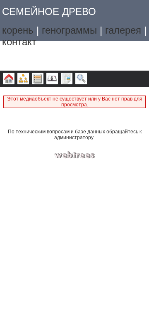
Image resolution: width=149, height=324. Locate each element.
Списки (37, 79)
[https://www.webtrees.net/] (74, 155)
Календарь (52, 79)
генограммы (69, 30)
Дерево (8, 79)
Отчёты (66, 79)
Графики (23, 79)
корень (18, 30)
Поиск (81, 79)
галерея (123, 30)
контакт (19, 41)
